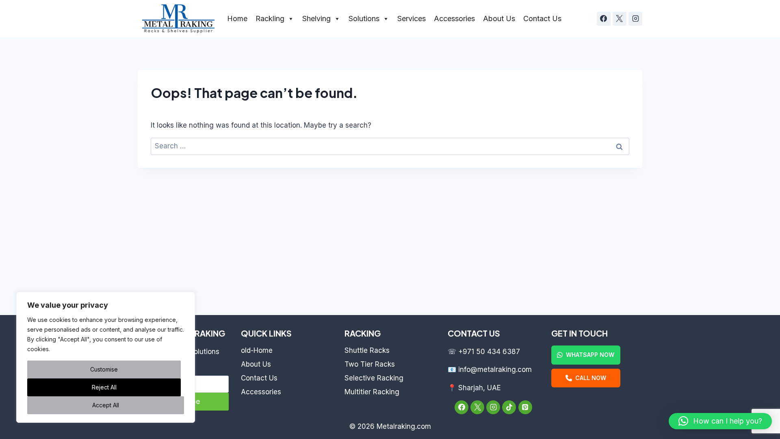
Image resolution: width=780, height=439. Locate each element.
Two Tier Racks (369, 364)
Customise (104, 369)
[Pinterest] (525, 407)
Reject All (104, 387)
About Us (499, 18)
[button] (720, 421)
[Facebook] (604, 19)
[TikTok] (509, 407)
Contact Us (542, 18)
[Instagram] (635, 19)
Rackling (270, 18)
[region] (105, 357)
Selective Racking (373, 378)
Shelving (316, 18)
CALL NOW (590, 377)
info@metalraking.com (495, 369)
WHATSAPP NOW (590, 354)
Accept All (105, 405)
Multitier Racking (371, 392)
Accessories (454, 18)
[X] (619, 19)
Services (411, 18)
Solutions (364, 18)
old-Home (257, 350)
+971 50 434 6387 (489, 352)
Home (237, 18)
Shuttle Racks (367, 350)
